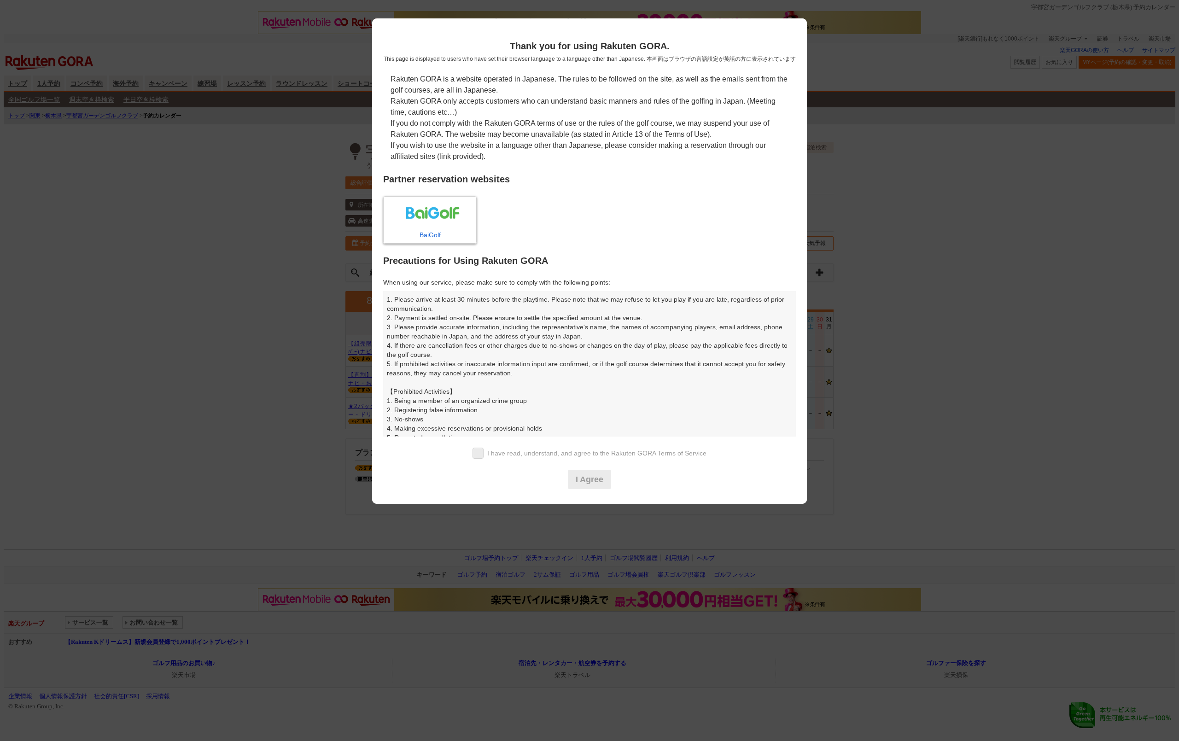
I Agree (589, 479)
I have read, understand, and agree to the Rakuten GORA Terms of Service (596, 453)
